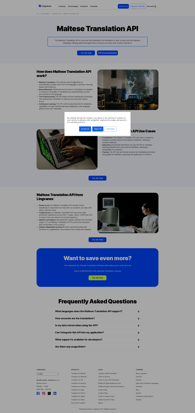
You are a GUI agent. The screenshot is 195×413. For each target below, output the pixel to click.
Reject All (97, 129)
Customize (110, 129)
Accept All (85, 129)
